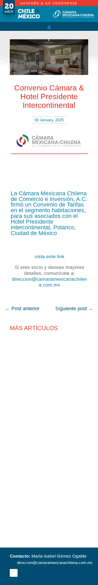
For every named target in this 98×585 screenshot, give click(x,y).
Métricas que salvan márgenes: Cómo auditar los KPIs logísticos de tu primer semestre (48, 516)
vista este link (49, 256)
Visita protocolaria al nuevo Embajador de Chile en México (45, 458)
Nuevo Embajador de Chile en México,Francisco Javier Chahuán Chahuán (43, 403)
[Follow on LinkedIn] (14, 573)
